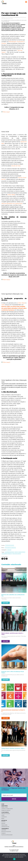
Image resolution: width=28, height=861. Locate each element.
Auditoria (3, 829)
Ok (14, 859)
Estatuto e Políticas (6, 831)
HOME (2, 804)
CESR (3, 304)
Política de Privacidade (6, 834)
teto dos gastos (16, 553)
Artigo (9, 549)
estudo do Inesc (16, 166)
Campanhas (4, 816)
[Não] (26, 857)
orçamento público (6, 553)
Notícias (3, 821)
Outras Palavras (10, 545)
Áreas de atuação (5, 813)
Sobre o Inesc (4, 807)
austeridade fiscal (9, 552)
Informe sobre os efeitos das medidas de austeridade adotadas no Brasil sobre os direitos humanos (14, 308)
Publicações (4, 825)
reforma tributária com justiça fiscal (11, 203)
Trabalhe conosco (5, 810)
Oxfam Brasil (11, 194)
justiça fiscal (22, 552)
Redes (2, 818)
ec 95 (16, 552)
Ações (2, 815)
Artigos (3, 823)
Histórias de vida (5, 826)
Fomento (3, 833)
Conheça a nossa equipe (7, 808)
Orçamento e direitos (10, 547)
